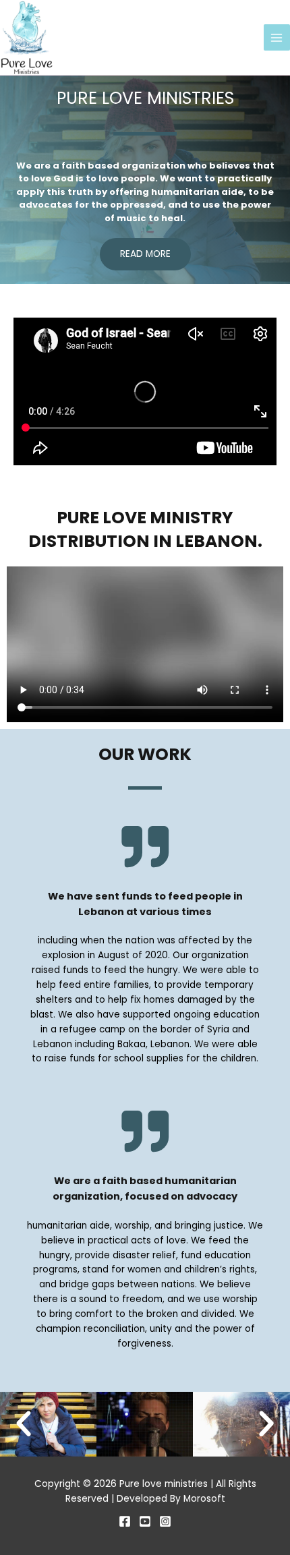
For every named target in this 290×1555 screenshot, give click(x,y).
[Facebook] (125, 1521)
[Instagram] (165, 1521)
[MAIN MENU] (277, 37)
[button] (23, 1424)
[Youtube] (145, 1521)
